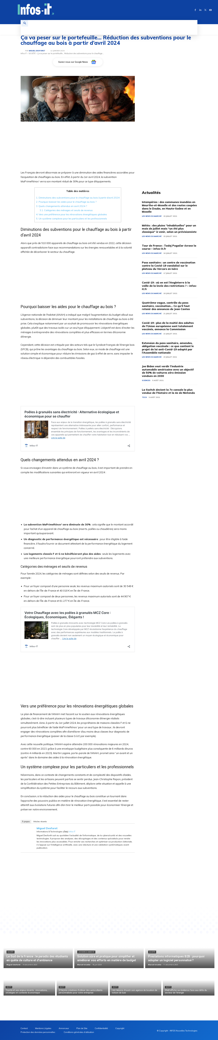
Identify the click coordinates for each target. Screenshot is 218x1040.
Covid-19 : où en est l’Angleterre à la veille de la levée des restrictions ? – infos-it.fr (169, 286)
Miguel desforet (37, 51)
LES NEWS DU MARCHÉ (151, 216)
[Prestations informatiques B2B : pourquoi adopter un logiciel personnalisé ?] (179, 951)
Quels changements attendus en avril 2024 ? (61, 206)
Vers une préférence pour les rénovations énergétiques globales (71, 214)
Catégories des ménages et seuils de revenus (66, 210)
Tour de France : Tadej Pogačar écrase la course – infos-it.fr (169, 247)
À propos (26, 821)
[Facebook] (195, 10)
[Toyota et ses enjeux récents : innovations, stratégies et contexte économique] (29, 983)
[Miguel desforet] (23, 50)
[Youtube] (210, 10)
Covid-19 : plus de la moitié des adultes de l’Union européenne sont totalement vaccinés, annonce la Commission (168, 326)
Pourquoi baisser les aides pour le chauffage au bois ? (66, 201)
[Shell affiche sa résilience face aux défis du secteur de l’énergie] (188, 983)
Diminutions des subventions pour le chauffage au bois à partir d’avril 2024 (78, 197)
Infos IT (24, 53)
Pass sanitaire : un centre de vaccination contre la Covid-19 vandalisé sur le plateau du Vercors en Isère (168, 266)
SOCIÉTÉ (32, 53)
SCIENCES (146, 380)
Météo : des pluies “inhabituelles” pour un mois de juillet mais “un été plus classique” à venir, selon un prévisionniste (169, 228)
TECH (144, 397)
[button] (25, 23)
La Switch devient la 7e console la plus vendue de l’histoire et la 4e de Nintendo (168, 391)
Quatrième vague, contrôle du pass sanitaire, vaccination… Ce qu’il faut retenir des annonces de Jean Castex (166, 306)
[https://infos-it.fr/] (36, 9)
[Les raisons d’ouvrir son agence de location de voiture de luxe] (135, 983)
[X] (205, 10)
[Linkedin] (200, 10)
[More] (114, 909)
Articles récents (40, 821)
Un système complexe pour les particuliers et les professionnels (71, 218)
